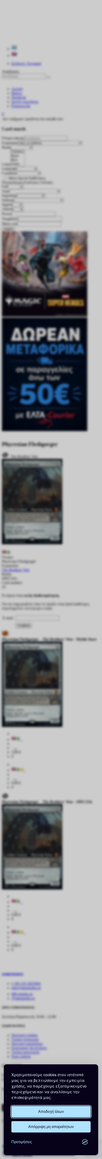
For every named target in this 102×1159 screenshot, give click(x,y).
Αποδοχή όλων (51, 1112)
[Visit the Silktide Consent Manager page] (85, 1142)
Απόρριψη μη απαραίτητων (51, 1127)
